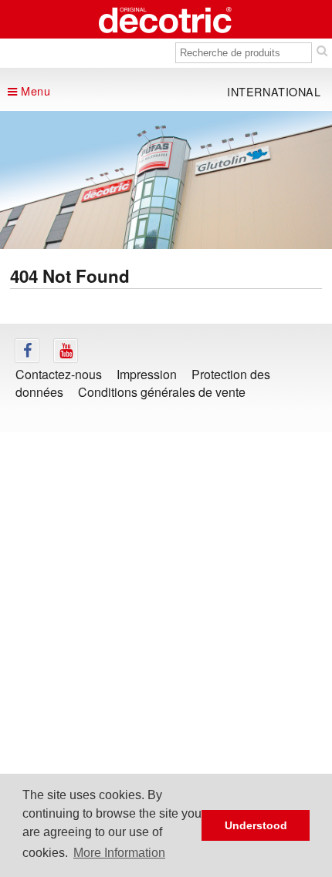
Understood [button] (256, 825)
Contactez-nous (58, 374)
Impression (147, 374)
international (274, 91)
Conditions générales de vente (162, 392)
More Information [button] (119, 852)
